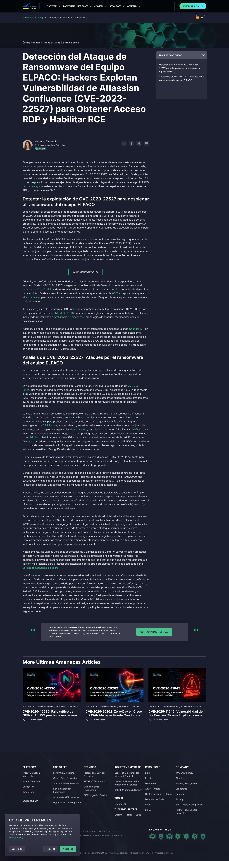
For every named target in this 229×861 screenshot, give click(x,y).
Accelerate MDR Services (66, 797)
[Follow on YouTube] (169, 836)
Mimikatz (35, 437)
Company (132, 6)
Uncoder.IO (120, 804)
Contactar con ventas (85, 272)
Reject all (50, 848)
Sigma (148, 810)
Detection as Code (154, 799)
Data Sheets (151, 783)
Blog (40, 17)
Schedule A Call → (193, 6)
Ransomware (31, 297)
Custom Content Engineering (92, 788)
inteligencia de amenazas (68, 317)
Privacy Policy (16, 837)
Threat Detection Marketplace (31, 774)
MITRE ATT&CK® (65, 313)
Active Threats (152, 788)
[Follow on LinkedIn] (124, 143)
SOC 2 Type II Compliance (189, 804)
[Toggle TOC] (203, 55)
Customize (17, 848)
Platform (52, 6)
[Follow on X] (138, 143)
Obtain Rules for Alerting (65, 778)
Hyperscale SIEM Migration (67, 802)
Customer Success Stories (158, 794)
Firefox (129, 814)
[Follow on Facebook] (131, 143)
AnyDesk (136, 429)
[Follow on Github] (161, 836)
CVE (115, 293)
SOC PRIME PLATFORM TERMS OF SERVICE (99, 835)
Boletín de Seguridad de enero (40, 567)
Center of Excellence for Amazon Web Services (126, 783)
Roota (148, 804)
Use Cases (82, 6)
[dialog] (42, 835)
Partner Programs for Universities (186, 811)
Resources (115, 6)
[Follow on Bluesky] (203, 836)
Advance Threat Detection (66, 783)
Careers (180, 794)
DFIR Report (50, 425)
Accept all (68, 848)
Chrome (118, 814)
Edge (138, 814)
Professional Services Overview (94, 774)
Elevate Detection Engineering (62, 790)
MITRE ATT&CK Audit (94, 781)
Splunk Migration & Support (128, 790)
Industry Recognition (186, 783)
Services (98, 6)
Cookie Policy (86, 831)
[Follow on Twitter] (194, 836)
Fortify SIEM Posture (63, 772)
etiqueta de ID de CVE (36, 289)
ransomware (30, 186)
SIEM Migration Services (96, 795)
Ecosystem (69, 6)
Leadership (181, 788)
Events (148, 778)
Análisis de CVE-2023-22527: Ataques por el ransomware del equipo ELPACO (181, 78)
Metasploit (80, 429)
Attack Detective (31, 781)
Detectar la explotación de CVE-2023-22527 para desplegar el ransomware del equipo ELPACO (180, 68)
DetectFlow (28, 792)
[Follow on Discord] (146, 143)
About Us (180, 778)
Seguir (42, 148)
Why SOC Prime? (184, 772)
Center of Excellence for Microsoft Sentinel (126, 774)
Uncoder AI (135, 328)
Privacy (179, 799)
